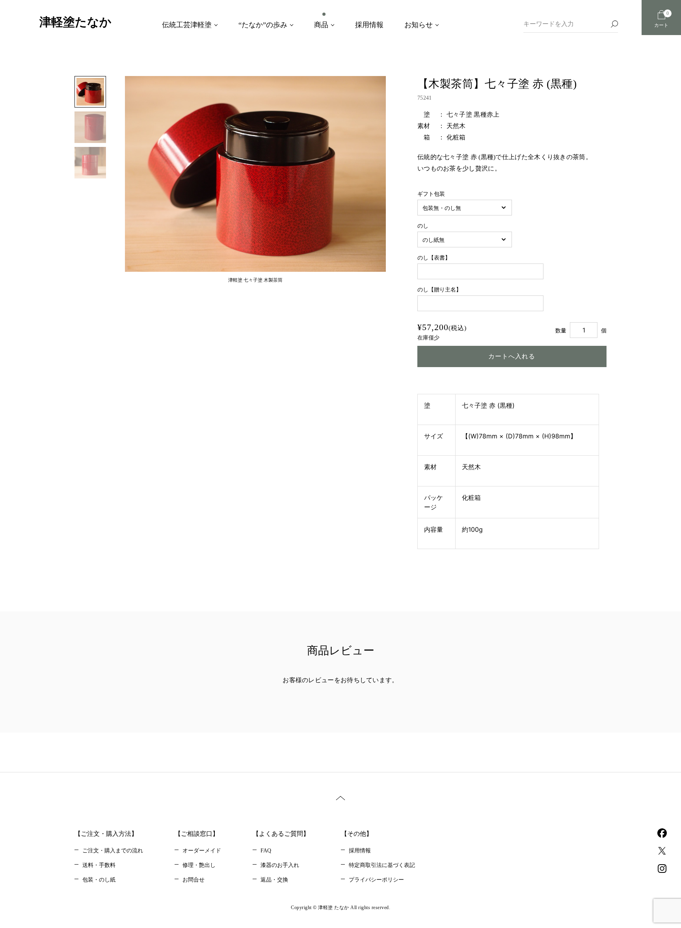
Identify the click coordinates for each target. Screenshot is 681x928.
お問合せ (193, 880)
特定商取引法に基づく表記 (382, 865)
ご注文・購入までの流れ (112, 851)
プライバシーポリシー (376, 880)
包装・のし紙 (98, 880)
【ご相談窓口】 (197, 833)
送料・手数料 (98, 865)
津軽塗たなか (75, 21)
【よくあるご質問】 (281, 833)
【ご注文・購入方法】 (106, 833)
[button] (144, 179)
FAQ (265, 851)
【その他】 (356, 833)
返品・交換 (274, 880)
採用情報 (360, 851)
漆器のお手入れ (279, 865)
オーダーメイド (201, 851)
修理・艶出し (199, 865)
